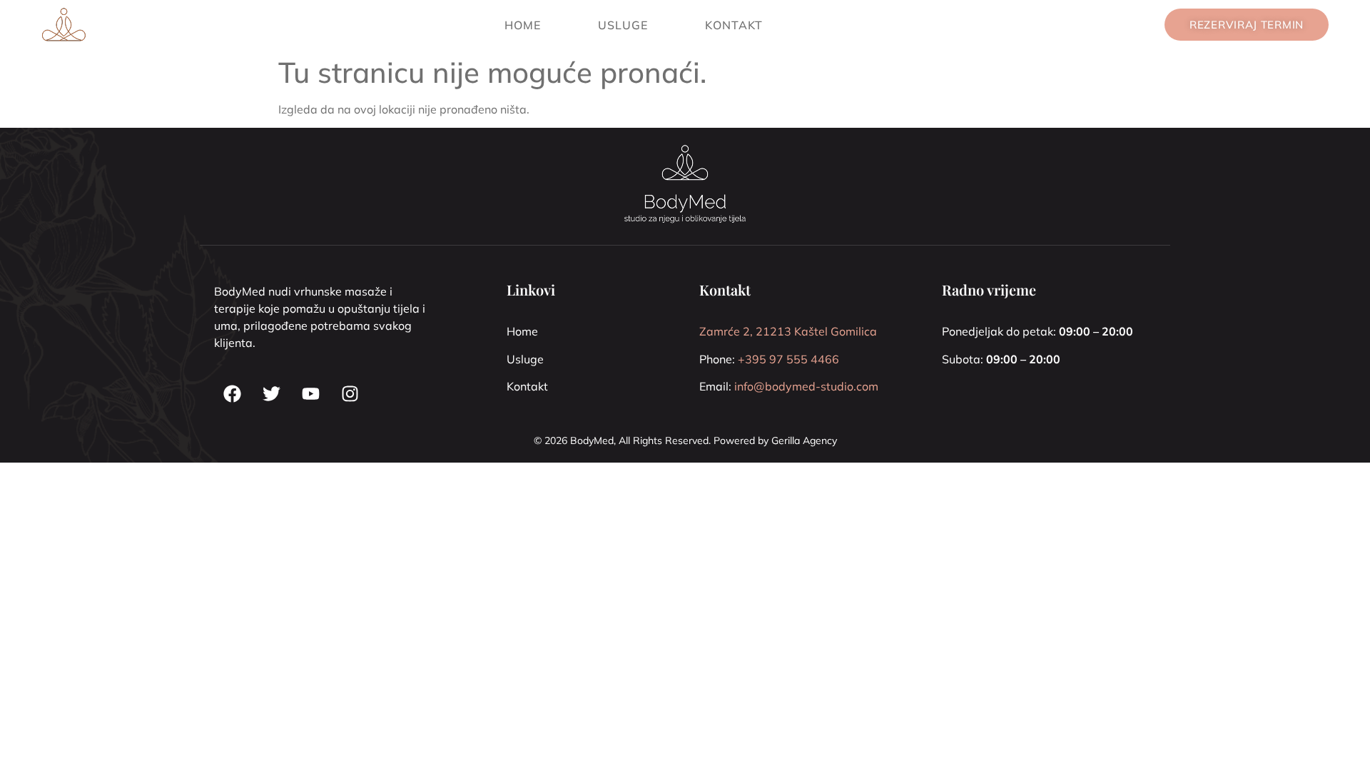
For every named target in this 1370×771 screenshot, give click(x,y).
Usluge (623, 25)
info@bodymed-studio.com (806, 386)
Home (522, 25)
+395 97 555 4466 (788, 359)
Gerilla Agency (804, 440)
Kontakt (734, 25)
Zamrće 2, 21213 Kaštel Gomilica (788, 331)
